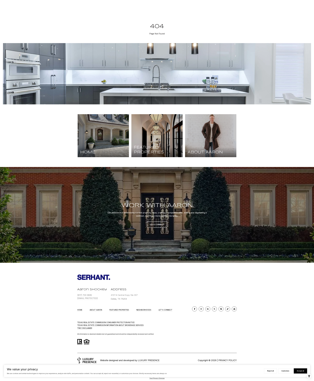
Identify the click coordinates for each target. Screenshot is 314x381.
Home (79, 310)
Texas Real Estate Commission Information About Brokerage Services (110, 325)
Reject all (270, 371)
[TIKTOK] (227, 308)
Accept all (300, 371)
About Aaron (96, 310)
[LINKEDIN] (207, 308)
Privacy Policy (227, 360)
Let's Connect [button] (157, 224)
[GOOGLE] (221, 308)
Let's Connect (165, 310)
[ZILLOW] (234, 308)
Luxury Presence (148, 360)
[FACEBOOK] (194, 308)
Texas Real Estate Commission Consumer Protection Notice (106, 322)
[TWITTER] (214, 308)
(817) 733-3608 (84, 295)
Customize (285, 371)
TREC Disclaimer (84, 328)
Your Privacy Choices (157, 378)
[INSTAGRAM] (201, 308)
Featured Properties (119, 310)
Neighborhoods (143, 310)
